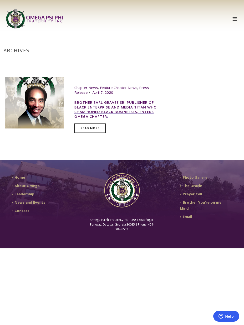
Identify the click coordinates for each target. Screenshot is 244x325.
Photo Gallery (195, 177)
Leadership (24, 194)
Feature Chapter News (118, 87)
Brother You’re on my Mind (200, 205)
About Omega (27, 185)
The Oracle (192, 185)
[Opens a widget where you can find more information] (226, 317)
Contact (22, 210)
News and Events (30, 202)
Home (230, 60)
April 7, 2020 (102, 92)
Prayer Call (192, 194)
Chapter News (86, 87)
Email (187, 216)
